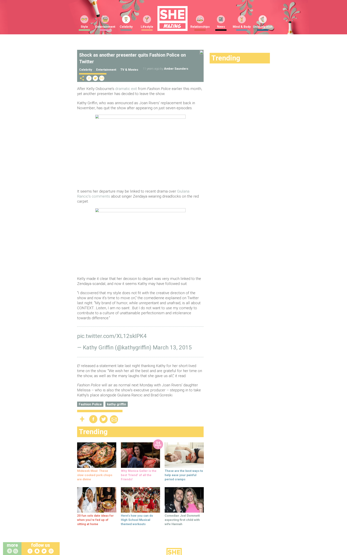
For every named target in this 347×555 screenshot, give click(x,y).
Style (84, 27)
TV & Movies (129, 69)
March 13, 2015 (172, 347)
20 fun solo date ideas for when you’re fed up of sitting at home (95, 520)
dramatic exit (126, 88)
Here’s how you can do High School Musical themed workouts (137, 520)
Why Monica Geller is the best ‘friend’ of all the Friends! (138, 475)
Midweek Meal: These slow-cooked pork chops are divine (94, 475)
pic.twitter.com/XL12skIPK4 (112, 336)
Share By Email (102, 78)
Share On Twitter (95, 78)
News (221, 27)
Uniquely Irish (262, 27)
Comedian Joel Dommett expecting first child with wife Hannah (182, 520)
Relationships (200, 27)
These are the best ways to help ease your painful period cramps (184, 475)
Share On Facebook (89, 78)
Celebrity (126, 27)
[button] (16, 551)
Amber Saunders (176, 68)
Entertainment (105, 27)
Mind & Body (242, 27)
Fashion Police (90, 404)
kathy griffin (116, 404)
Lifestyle (147, 27)
